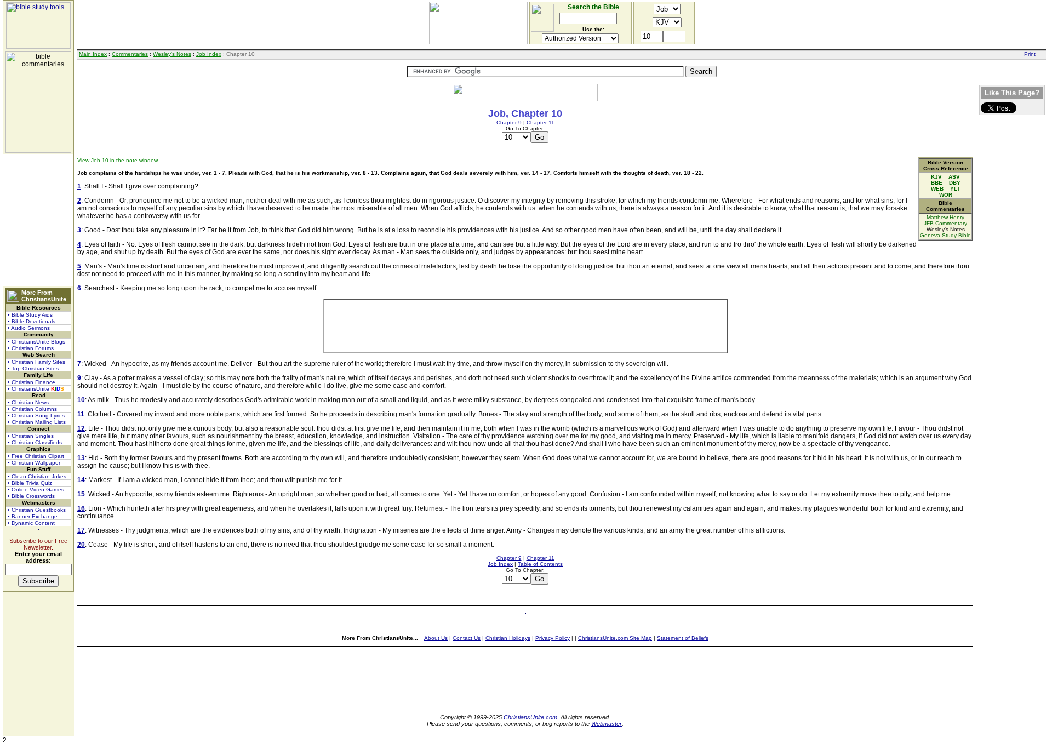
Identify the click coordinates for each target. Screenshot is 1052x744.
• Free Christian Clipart (36, 456)
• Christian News (28, 402)
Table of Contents (540, 564)
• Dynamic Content (31, 523)
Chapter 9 (509, 122)
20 (81, 544)
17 (81, 530)
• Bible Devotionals (31, 321)
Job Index (208, 54)
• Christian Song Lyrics (36, 416)
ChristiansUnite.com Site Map (615, 638)
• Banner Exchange (33, 516)
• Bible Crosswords (31, 496)
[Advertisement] (38, 220)
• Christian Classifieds (35, 442)
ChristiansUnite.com (530, 717)
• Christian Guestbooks (37, 510)
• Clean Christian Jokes (37, 476)
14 (81, 480)
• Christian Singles (31, 436)
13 (81, 458)
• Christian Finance (31, 382)
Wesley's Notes (172, 54)
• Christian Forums (31, 348)
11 (80, 414)
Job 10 (99, 160)
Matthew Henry (945, 217)
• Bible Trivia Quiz (30, 483)
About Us (436, 638)
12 (81, 428)
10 (81, 400)
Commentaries (130, 54)
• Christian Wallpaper (34, 463)
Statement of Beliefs (682, 638)
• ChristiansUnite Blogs (36, 342)
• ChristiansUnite (36, 389)
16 (81, 508)
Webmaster (606, 723)
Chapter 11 (540, 122)
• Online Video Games (36, 490)
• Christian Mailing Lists (37, 422)
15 (81, 494)
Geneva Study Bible (945, 235)
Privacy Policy (552, 638)
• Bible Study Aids (30, 315)
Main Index (93, 54)
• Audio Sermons (29, 328)
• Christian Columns (32, 409)
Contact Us (467, 638)
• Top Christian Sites (33, 368)
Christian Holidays (507, 638)
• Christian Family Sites (36, 362)
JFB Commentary (945, 223)
